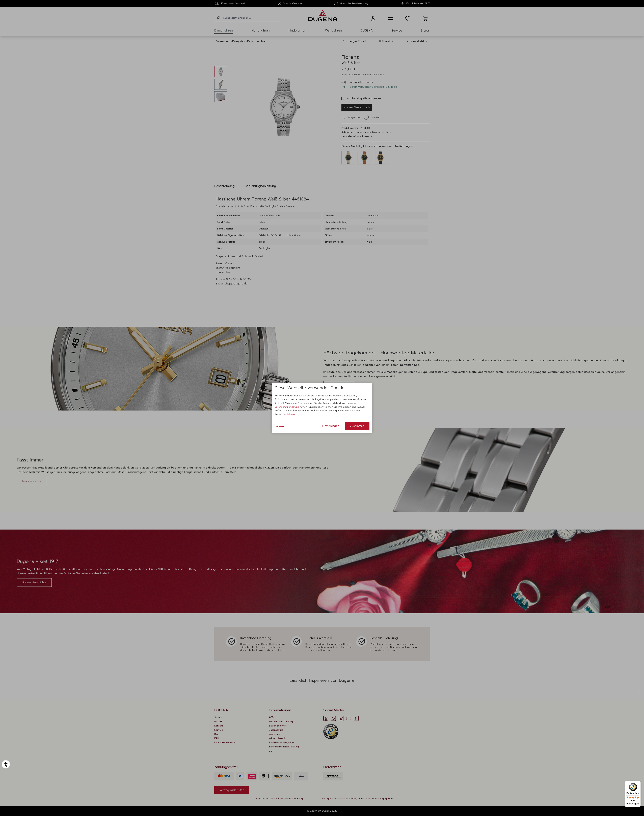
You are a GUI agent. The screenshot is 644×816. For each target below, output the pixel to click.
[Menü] (639, 783)
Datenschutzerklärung (287, 407)
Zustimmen (357, 426)
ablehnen (289, 414)
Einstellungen (330, 426)
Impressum (280, 425)
